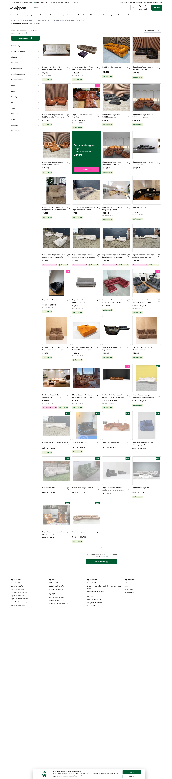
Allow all (132, 772)
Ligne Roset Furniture (42, 20)
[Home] (18, 7)
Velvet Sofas (129, 589)
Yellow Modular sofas (94, 599)
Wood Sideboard (130, 583)
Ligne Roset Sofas (58, 20)
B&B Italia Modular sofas (57, 583)
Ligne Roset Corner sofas (19, 599)
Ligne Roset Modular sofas (75, 20)
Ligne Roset (28, 20)
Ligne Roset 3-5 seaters (19, 592)
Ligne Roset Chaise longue (19, 602)
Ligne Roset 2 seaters (18, 589)
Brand (20, 20)
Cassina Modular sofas (56, 589)
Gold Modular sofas (93, 606)
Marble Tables (129, 592)
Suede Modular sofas (94, 583)
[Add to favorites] (69, 68)
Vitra (126, 586)
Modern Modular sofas (56, 600)
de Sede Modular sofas (56, 586)
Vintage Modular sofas (56, 597)
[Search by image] (132, 7)
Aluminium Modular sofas (95, 592)
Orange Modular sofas (94, 603)
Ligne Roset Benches (18, 605)
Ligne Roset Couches (18, 595)
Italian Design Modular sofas (58, 603)
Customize (131, 776)
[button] (121, 2)
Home (13, 20)
